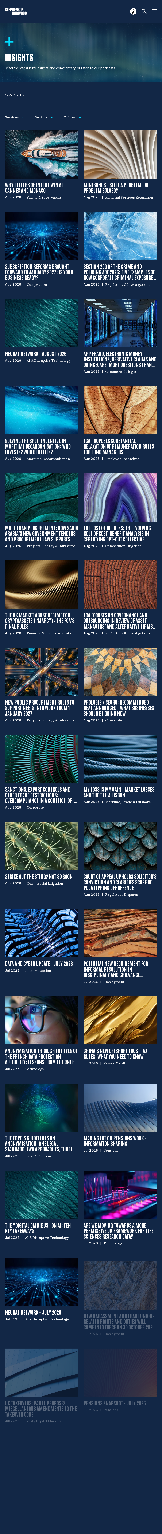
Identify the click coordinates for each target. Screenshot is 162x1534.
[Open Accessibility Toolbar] (133, 11)
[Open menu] (154, 11)
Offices (73, 120)
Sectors (46, 120)
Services (17, 120)
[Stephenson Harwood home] (16, 11)
